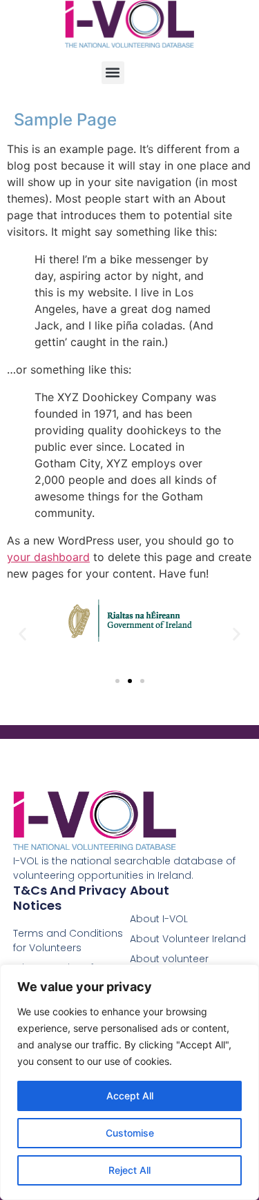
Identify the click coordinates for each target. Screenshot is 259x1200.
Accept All (129, 1095)
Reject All (129, 1170)
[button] (113, 72)
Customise (130, 1133)
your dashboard (48, 557)
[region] (129, 1082)
